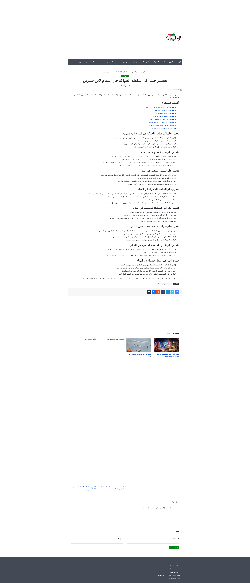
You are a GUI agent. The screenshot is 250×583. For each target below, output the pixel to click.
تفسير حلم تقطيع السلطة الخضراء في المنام (162, 125)
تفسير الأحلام (164, 284)
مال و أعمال (146, 62)
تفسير (170, 284)
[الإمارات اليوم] (172, 37)
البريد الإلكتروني (175, 538)
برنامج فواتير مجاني (175, 572)
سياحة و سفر (127, 62)
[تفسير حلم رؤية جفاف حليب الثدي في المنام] (111, 411)
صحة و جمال (136, 62)
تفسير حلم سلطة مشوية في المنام (165, 110)
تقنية (119, 62)
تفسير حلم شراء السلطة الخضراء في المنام (162, 122)
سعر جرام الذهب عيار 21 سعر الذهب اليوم (168, 575)
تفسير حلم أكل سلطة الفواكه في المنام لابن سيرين (160, 107)
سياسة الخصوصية (90, 62)
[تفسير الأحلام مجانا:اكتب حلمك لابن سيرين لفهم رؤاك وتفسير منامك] (166, 345)
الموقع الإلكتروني (118, 538)
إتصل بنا (81, 62)
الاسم (177, 531)
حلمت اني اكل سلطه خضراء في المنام (164, 128)
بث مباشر (100, 62)
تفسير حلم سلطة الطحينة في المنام (165, 113)
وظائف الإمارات (110, 62)
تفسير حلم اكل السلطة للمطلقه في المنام (163, 119)
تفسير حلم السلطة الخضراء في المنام (164, 116)
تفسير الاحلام (135, 72)
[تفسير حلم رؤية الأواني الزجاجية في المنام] (138, 345)
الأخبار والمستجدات (168, 62)
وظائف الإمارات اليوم (174, 578)
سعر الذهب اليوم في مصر (173, 565)
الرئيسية (178, 62)
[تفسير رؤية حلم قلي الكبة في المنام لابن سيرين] (83, 411)
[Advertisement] (215, 13)
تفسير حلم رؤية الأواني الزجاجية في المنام (139, 354)
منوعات (155, 62)
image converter (175, 569)
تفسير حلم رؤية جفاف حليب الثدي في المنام (111, 486)
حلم (158, 284)
